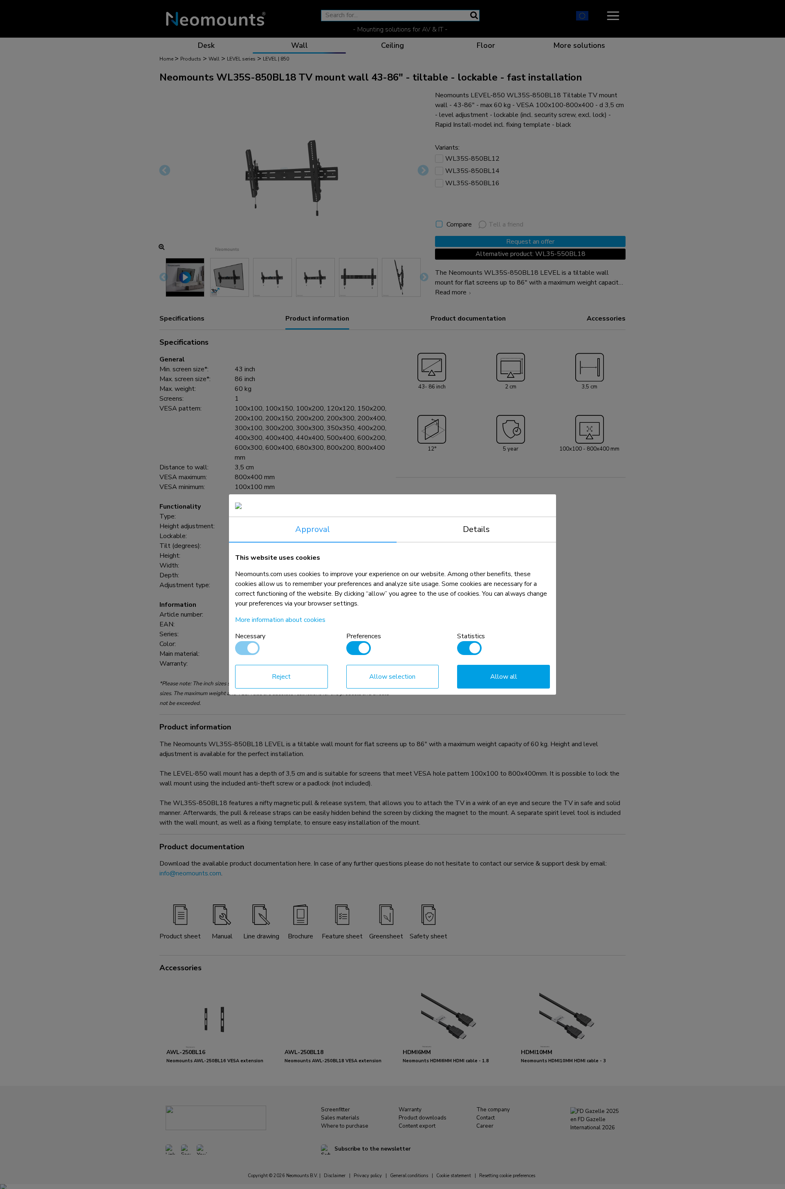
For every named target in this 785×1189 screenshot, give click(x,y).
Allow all (503, 676)
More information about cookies (280, 619)
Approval (312, 529)
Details (476, 529)
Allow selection (392, 676)
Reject (281, 676)
